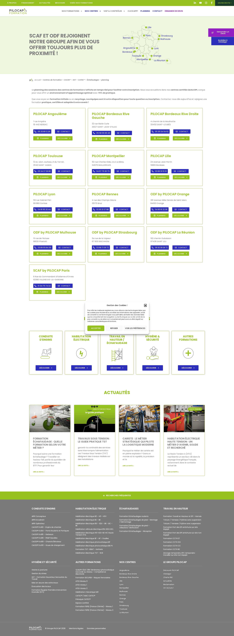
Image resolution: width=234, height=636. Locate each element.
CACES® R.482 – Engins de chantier (46, 527)
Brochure (60, 3)
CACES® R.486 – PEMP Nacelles (44, 538)
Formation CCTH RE (171, 549)
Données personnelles (96, 628)
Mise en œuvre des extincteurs (45, 583)
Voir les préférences (135, 328)
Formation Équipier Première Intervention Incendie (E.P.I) (49, 591)
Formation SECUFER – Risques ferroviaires (93, 577)
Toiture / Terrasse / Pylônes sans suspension (182, 520)
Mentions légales (76, 628)
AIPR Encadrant (38, 520)
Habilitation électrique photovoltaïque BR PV (94, 546)
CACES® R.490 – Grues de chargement (48, 545)
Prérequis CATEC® (83, 599)
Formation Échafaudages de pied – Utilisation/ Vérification (134, 526)
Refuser (114, 328)
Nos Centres (91, 11)
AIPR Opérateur (38, 523)
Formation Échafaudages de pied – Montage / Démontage (138, 521)
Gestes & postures (39, 570)
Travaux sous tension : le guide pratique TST (94, 440)
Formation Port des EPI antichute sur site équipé (180, 528)
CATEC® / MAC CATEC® (85, 595)
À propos (12, 3)
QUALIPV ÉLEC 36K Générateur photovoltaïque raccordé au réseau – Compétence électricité (95, 572)
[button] (145, 305)
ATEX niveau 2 (81, 588)
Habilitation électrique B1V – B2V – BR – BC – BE (94, 524)
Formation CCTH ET (171, 538)
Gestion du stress (39, 573)
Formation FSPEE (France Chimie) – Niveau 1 (94, 606)
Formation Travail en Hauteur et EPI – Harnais (182, 516)
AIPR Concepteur (39, 516)
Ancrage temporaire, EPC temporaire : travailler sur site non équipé (179, 554)
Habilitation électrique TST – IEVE (89, 553)
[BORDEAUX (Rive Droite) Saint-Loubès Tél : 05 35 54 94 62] (134, 51)
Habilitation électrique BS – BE (88, 520)
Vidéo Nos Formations (81, 3)
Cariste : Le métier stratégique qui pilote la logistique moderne (138, 441)
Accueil (37, 80)
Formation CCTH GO (172, 542)
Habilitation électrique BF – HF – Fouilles (92, 538)
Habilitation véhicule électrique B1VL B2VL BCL (94, 529)
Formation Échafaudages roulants (133, 516)
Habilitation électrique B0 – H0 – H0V (91, 516)
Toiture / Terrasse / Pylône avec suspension (182, 523)
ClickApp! (133, 11)
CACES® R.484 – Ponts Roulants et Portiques (50, 530)
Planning (145, 11)
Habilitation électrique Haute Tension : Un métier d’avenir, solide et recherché (183, 443)
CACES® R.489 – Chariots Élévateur (46, 541)
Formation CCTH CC (172, 546)
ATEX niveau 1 (81, 585)
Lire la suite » (38, 472)
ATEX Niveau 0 (82, 581)
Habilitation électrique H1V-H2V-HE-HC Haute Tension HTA (94, 534)
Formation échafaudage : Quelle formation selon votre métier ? (49, 443)
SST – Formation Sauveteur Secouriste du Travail (49, 578)
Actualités (44, 3)
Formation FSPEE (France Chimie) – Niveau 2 (94, 610)
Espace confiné (82, 603)
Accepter (96, 328)
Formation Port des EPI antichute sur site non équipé (182, 534)
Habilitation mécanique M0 (87, 592)
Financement (27, 3)
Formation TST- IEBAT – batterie (89, 549)
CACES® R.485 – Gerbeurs (42, 534)
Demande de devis (174, 11)
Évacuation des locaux (41, 586)
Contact (157, 11)
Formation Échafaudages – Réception (135, 531)
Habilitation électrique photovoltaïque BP (93, 542)
